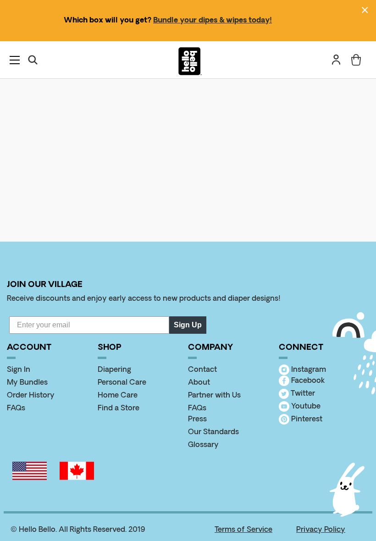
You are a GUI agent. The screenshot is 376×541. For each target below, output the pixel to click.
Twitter (302, 393)
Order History (31, 395)
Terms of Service (243, 530)
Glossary (203, 445)
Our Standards (213, 432)
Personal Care (122, 382)
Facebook (307, 381)
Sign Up (188, 325)
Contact (202, 370)
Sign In (18, 370)
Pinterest (305, 419)
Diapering (114, 370)
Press (197, 419)
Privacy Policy (320, 530)
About (199, 382)
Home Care (118, 395)
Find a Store (118, 408)
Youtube (305, 406)
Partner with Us (214, 395)
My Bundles (27, 382)
